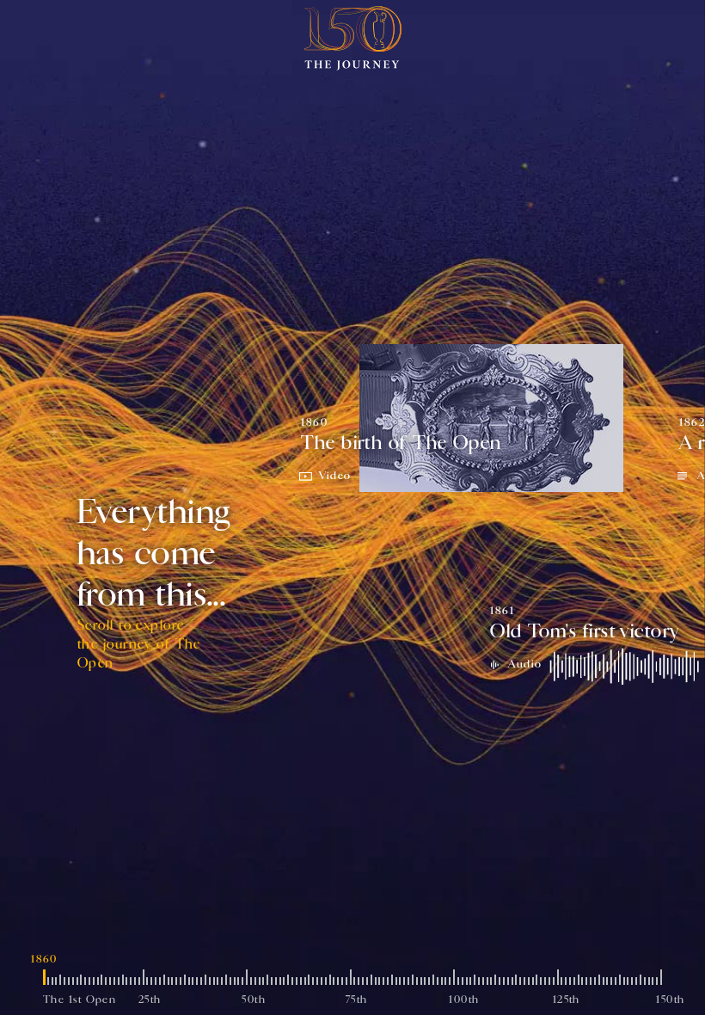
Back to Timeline (94, 30)
